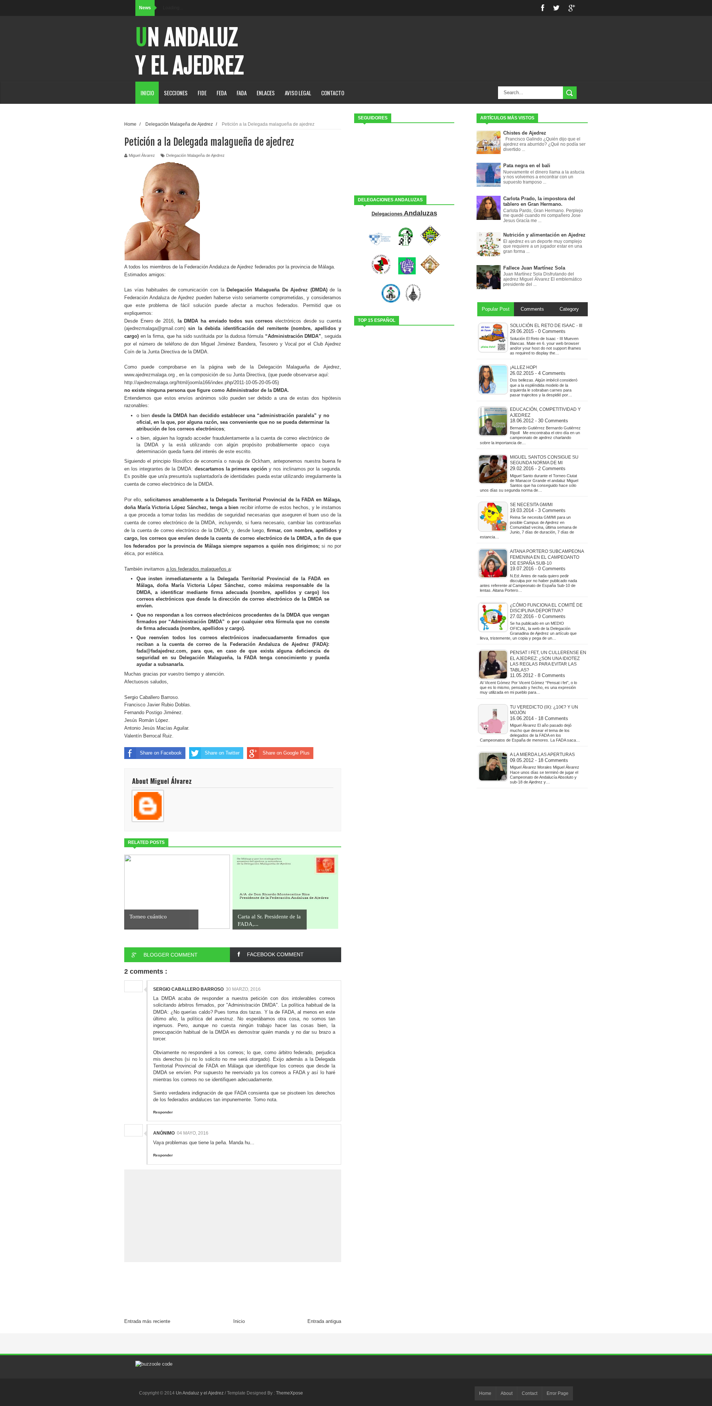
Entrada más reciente (147, 1321)
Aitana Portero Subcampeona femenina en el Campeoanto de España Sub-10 (547, 557)
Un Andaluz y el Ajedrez (189, 51)
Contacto (332, 93)
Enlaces (266, 93)
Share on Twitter (222, 753)
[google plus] (572, 8)
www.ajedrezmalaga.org (149, 374)
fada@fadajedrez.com (161, 651)
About (506, 1393)
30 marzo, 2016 (243, 989)
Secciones (176, 93)
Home (485, 1393)
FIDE (202, 93)
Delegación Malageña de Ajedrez (195, 155)
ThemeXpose (289, 1393)
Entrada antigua (324, 1321)
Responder (163, 1112)
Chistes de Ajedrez (524, 133)
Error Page (557, 1393)
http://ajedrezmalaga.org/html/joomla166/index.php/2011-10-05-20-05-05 (200, 382)
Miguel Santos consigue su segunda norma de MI (544, 460)
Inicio (147, 93)
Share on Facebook (161, 753)
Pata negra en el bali (526, 165)
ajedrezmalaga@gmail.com (155, 328)
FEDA (222, 93)
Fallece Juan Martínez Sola (534, 268)
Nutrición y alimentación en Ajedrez (544, 235)
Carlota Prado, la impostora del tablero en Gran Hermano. (539, 201)
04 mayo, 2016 (192, 1133)
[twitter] (556, 8)
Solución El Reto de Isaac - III (546, 325)
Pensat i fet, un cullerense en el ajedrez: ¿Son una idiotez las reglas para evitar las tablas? (548, 661)
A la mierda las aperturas (542, 754)
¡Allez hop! (523, 367)
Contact (529, 1393)
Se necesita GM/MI (531, 504)
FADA (242, 93)
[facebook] (542, 8)
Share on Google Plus (286, 753)
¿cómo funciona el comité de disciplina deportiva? (546, 608)
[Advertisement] (233, 1297)
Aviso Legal (298, 93)
